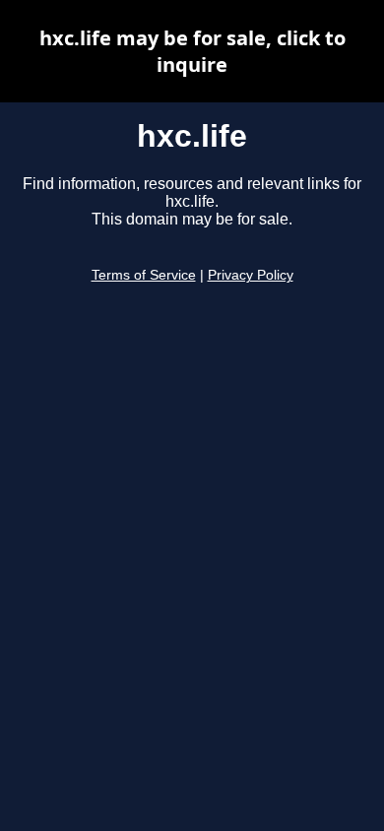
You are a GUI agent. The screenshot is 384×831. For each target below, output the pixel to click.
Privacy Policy (250, 275)
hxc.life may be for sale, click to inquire (192, 51)
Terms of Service (144, 275)
